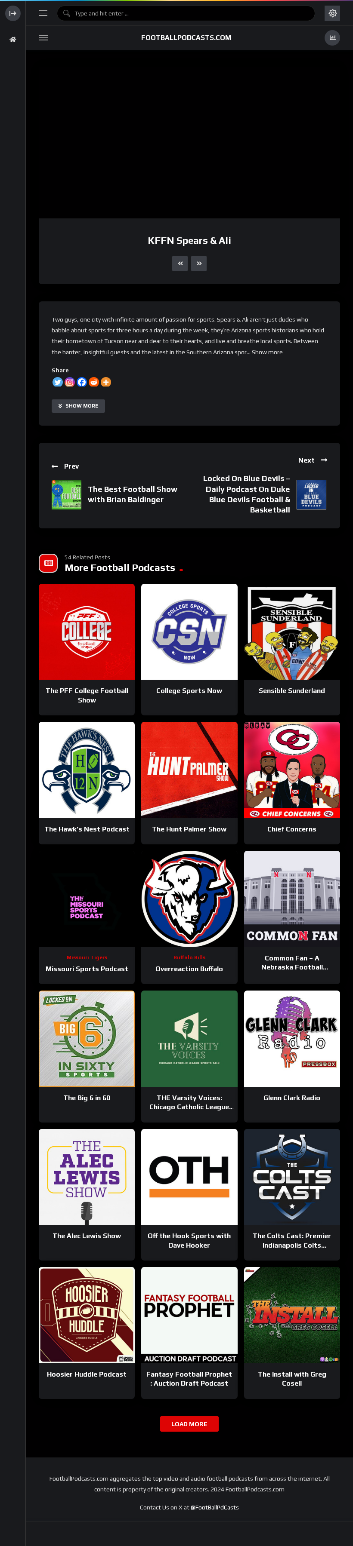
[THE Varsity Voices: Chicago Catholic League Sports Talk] (189, 1038)
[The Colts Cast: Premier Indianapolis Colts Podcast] (292, 1177)
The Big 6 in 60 (86, 1098)
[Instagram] (70, 382)
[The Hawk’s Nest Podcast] (87, 770)
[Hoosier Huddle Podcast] (87, 1315)
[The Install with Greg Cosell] (292, 1315)
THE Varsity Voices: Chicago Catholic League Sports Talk (189, 1107)
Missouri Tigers (87, 957)
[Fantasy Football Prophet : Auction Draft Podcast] (189, 1315)
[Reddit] (94, 382)
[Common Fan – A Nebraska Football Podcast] (292, 899)
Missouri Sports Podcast (87, 969)
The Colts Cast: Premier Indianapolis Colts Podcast (292, 1245)
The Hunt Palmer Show (189, 829)
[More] (106, 382)
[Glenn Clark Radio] (292, 1038)
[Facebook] (82, 382)
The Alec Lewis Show (87, 1236)
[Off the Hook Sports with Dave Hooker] (189, 1177)
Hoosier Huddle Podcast (87, 1374)
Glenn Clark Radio (291, 1098)
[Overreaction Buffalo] (189, 899)
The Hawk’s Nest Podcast (87, 829)
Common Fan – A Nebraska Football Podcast (292, 967)
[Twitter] (58, 382)
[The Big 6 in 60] (87, 1038)
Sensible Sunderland (292, 691)
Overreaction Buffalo (189, 969)
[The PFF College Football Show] (87, 632)
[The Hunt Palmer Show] (189, 770)
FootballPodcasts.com (186, 38)
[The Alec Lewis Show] (87, 1177)
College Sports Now (189, 691)
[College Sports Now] (189, 632)
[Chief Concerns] (292, 770)
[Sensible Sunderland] (292, 632)
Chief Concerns (291, 829)
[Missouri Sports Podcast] (87, 899)
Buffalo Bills (189, 957)
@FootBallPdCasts (215, 1507)
